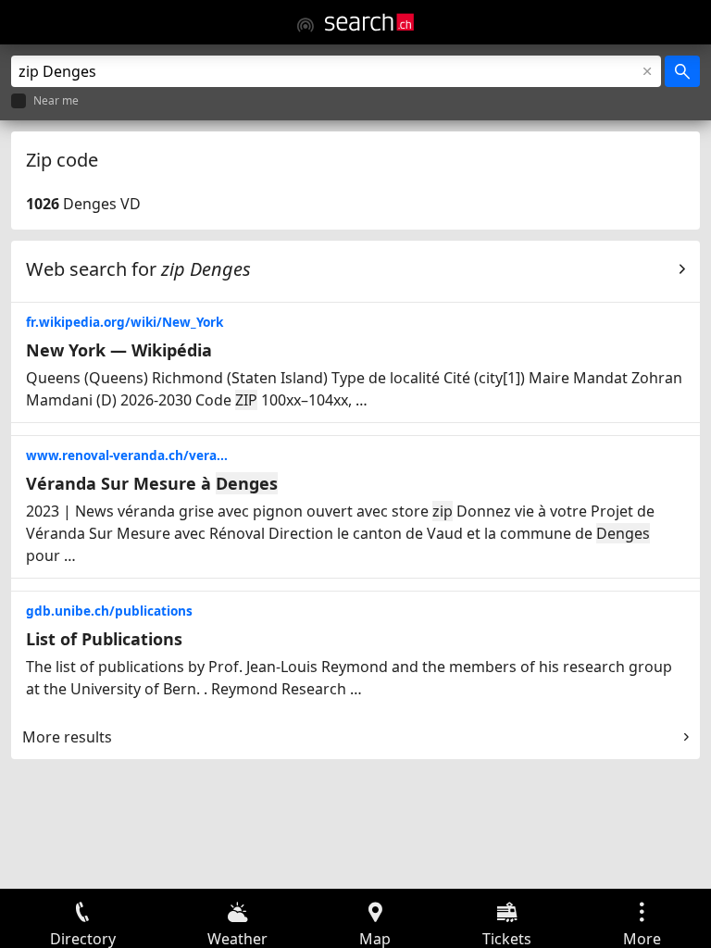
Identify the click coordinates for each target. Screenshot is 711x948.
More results (67, 737)
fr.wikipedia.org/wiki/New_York (124, 322)
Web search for (138, 268)
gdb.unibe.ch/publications (109, 610)
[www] (305, 25)
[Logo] (369, 22)
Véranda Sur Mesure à (152, 483)
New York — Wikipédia (119, 350)
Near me (56, 101)
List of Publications (104, 639)
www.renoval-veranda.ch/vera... (127, 455)
